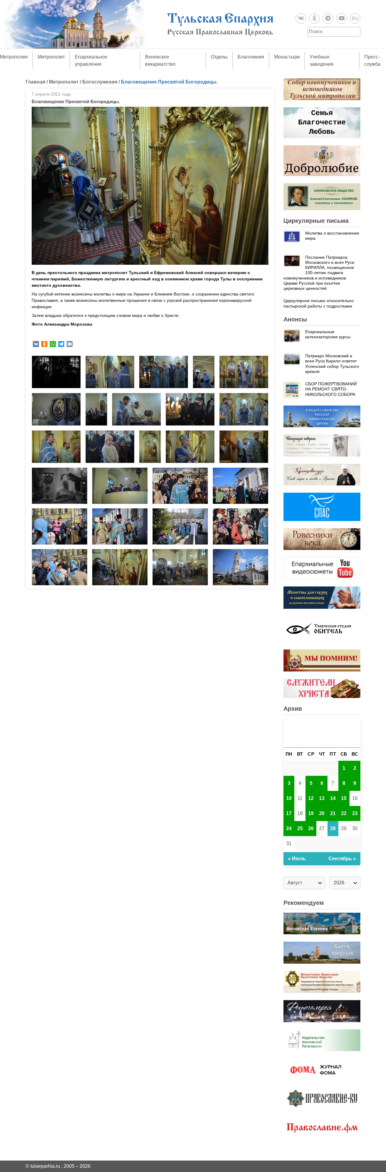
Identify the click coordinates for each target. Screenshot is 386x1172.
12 (311, 798)
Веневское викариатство (160, 60)
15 (343, 798)
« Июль (297, 858)
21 (333, 813)
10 (289, 798)
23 (355, 813)
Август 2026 (321, 733)
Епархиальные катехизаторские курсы (327, 334)
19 (311, 813)
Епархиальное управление (91, 60)
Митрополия (14, 56)
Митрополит (51, 56)
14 (333, 798)
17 (289, 813)
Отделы (219, 56)
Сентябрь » (342, 858)
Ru (355, 18)
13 (321, 798)
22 (343, 813)
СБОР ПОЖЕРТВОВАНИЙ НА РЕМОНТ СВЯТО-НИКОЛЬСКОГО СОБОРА (331, 389)
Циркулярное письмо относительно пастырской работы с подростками (318, 303)
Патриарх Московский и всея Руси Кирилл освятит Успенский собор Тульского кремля (332, 363)
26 (311, 828)
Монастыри (287, 56)
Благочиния (251, 56)
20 (321, 813)
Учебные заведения (322, 60)
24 (289, 828)
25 (300, 828)
